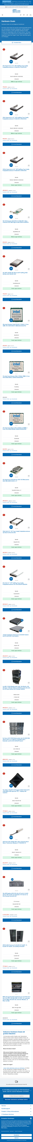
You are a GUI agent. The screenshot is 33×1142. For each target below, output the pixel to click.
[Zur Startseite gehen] (16, 11)
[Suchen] (20, 15)
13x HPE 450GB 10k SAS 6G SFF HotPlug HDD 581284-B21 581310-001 (15, 273)
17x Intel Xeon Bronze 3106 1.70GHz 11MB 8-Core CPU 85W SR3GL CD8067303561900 (16, 376)
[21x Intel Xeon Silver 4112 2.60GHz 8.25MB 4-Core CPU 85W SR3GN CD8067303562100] (16, 418)
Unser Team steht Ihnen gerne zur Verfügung (14, 1068)
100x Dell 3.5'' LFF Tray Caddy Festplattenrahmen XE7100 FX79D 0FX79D (16, 532)
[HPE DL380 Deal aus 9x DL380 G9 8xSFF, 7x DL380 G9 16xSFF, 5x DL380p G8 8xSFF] (16, 935)
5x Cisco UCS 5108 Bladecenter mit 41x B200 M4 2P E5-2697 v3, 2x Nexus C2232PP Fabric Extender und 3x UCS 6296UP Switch (16, 740)
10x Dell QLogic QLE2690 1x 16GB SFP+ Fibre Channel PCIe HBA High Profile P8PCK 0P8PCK (16, 221)
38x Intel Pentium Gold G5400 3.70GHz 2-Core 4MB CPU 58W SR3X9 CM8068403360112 (16, 325)
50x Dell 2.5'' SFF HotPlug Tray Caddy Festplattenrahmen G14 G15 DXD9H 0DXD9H (15, 583)
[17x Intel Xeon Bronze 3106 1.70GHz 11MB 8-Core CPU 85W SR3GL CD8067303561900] (16, 366)
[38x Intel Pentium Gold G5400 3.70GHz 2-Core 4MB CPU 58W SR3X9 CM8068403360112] (16, 315)
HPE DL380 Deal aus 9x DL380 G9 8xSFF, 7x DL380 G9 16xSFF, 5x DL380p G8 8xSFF (15, 945)
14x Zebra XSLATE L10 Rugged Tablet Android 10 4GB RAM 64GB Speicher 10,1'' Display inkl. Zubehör (16, 791)
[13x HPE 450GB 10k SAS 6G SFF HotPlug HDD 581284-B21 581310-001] (16, 263)
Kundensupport (6, 1108)
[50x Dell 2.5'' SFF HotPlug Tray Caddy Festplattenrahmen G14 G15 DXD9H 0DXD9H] (16, 573)
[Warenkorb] (30, 15)
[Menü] (2, 15)
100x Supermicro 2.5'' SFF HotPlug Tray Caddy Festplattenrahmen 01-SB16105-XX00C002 (15, 118)
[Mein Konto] (27, 15)
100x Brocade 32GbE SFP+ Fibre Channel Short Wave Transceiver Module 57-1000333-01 (16, 842)
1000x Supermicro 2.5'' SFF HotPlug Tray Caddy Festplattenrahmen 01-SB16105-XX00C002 (16, 170)
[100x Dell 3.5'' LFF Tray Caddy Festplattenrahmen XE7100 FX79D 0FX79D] (16, 521)
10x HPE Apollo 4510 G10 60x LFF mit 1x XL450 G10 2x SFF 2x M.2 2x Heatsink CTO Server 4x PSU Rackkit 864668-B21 (15, 895)
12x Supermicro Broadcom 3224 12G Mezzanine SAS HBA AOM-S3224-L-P (16, 480)
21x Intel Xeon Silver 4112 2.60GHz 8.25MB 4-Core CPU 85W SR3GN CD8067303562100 (15, 428)
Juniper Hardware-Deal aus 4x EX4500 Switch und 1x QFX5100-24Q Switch (16, 635)
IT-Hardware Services (8, 1114)
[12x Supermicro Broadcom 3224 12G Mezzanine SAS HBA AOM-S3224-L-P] (16, 470)
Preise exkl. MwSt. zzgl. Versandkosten (10, 88)
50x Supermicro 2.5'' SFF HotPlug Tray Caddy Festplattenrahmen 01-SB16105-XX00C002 (15, 66)
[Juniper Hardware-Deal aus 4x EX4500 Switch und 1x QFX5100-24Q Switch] (16, 625)
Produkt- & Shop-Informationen (10, 1111)
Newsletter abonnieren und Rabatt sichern (16, 1099)
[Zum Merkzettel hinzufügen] (28, 62)
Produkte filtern (17, 42)
